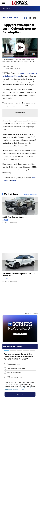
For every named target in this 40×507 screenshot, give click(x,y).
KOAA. (13, 180)
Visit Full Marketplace (31, 194)
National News (10, 18)
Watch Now (34, 3)
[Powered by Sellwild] (35, 313)
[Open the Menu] (3, 3)
